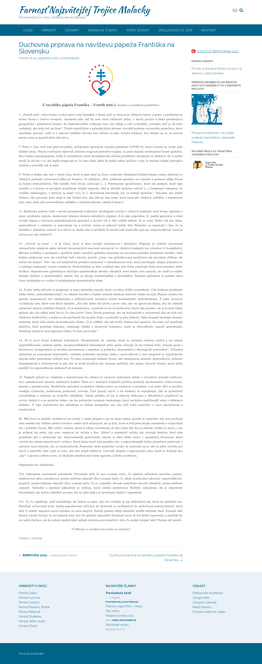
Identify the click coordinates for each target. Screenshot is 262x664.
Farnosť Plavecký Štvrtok (34, 607)
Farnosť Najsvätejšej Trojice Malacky (84, 9)
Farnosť (49, 30)
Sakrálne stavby (102, 30)
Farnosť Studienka (30, 616)
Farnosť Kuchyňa (29, 597)
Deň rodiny (113, 611)
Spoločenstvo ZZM (175, 30)
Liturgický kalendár (205, 602)
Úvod (28, 30)
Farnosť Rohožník (29, 611)
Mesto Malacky (202, 607)
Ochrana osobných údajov (209, 611)
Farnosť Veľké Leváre (32, 621)
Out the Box (37, 653)
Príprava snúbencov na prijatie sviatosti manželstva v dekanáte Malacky (213, 137)
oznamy (37, 538)
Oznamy (72, 30)
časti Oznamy (214, 73)
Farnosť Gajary (28, 593)
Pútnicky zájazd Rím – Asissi (124, 606)
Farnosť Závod (28, 626)
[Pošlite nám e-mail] (235, 10)
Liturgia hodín (201, 597)
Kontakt (208, 30)
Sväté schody (138, 30)
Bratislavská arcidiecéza (208, 593)
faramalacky (71, 58)
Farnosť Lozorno (29, 602)
